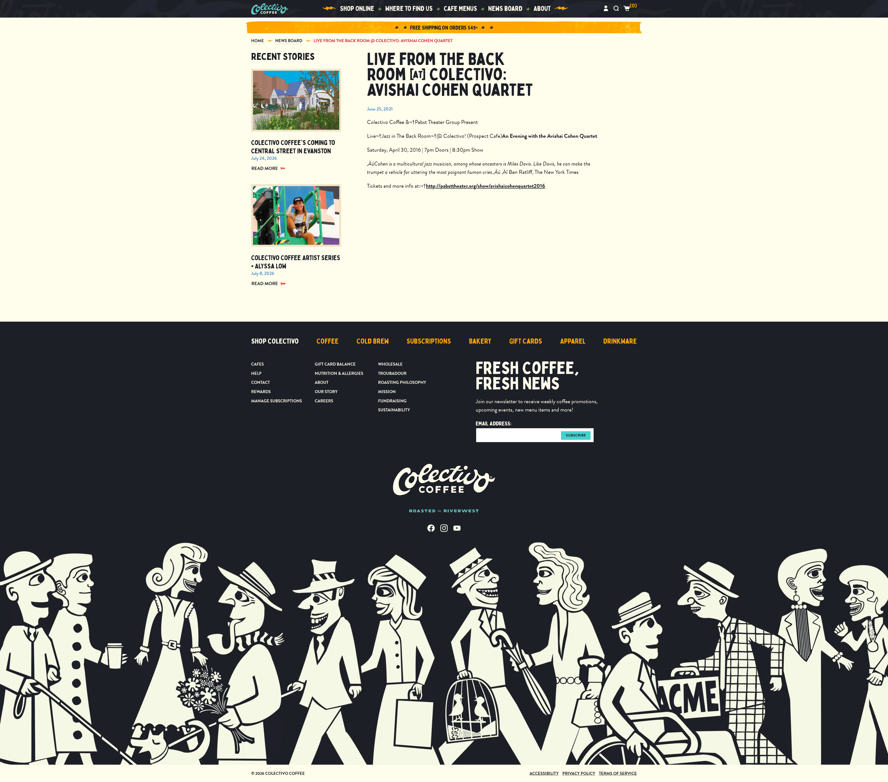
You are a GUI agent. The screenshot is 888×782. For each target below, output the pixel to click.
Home (257, 40)
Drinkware (620, 341)
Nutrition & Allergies (339, 373)
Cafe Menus (460, 8)
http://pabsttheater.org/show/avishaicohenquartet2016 (485, 186)
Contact (260, 382)
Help (256, 373)
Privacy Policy (578, 773)
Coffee (328, 341)
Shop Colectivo (275, 341)
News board (505, 8)
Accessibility (544, 773)
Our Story (326, 391)
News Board (288, 40)
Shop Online (357, 8)
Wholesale (390, 364)
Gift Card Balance (335, 364)
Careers (324, 401)
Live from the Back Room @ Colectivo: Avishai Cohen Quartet (383, 40)
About (542, 8)
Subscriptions (429, 341)
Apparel (573, 341)
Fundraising (392, 401)
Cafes (257, 364)
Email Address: (493, 423)
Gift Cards (525, 341)
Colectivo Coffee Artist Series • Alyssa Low (295, 262)
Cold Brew (373, 341)
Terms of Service (618, 773)
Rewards (261, 391)
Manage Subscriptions (276, 401)
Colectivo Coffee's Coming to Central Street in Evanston (293, 147)
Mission (387, 391)
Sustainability (394, 410)
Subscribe (576, 435)
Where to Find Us (409, 8)
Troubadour (392, 373)
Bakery (480, 341)
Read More (264, 168)
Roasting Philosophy (402, 382)
